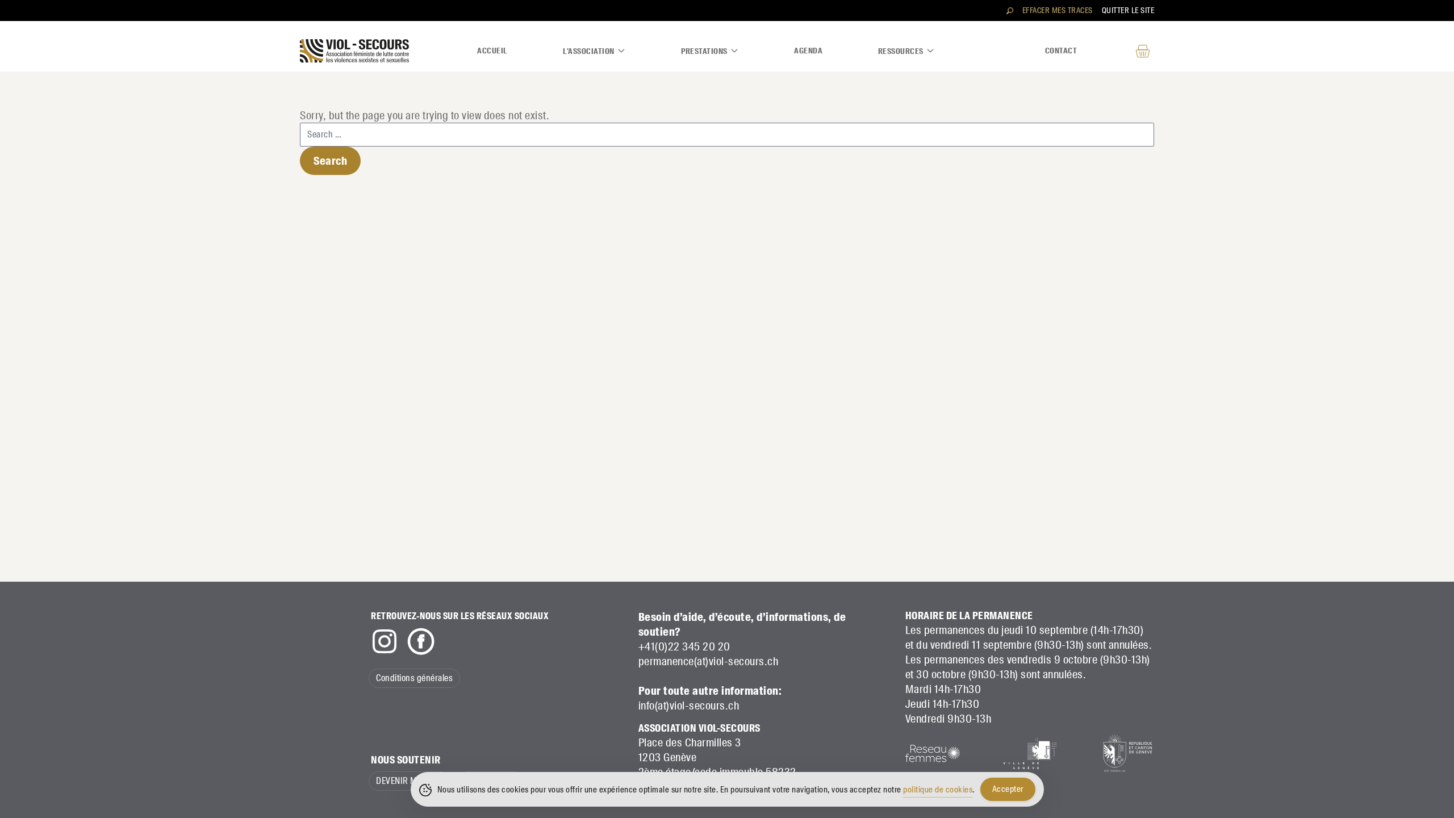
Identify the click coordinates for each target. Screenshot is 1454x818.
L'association (589, 51)
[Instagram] (384, 641)
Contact (1061, 50)
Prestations (704, 51)
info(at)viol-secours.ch (688, 705)
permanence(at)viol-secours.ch (708, 661)
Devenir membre (409, 781)
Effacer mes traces (1057, 10)
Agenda (808, 50)
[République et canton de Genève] (1127, 753)
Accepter (1007, 789)
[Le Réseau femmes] (932, 753)
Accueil (492, 50)
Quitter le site (1128, 10)
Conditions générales (414, 678)
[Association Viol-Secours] (354, 50)
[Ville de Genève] (1029, 753)
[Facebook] (421, 641)
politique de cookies (937, 789)
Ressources (901, 51)
